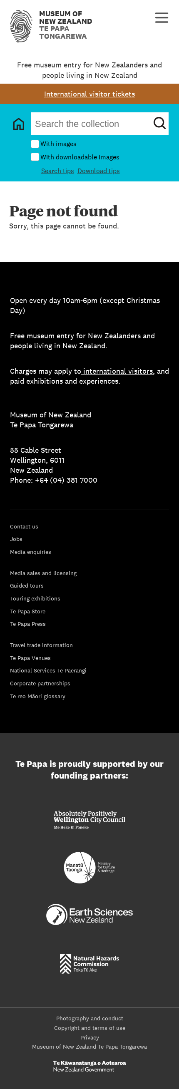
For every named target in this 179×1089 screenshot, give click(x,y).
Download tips (98, 170)
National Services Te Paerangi (48, 670)
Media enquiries (30, 552)
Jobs (16, 539)
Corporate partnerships (40, 683)
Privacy (89, 1037)
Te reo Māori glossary (37, 696)
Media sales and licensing (43, 573)
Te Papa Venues (30, 658)
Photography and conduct (89, 1018)
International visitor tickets (89, 94)
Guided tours (27, 585)
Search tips (57, 170)
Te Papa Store (27, 611)
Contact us (24, 526)
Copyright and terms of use (89, 1028)
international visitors (118, 371)
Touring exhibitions (35, 598)
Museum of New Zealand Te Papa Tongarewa (89, 1046)
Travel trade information (41, 645)
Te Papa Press (28, 624)
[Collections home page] (18, 124)
